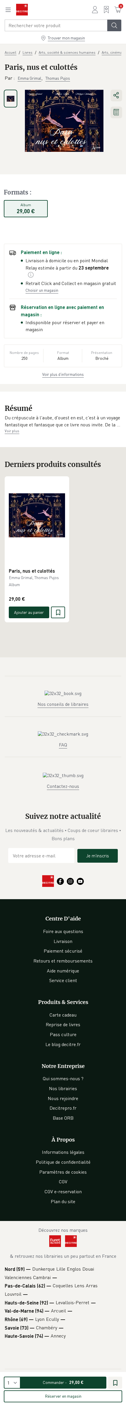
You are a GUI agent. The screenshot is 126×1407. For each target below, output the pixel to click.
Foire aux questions (63, 931)
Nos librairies (63, 1088)
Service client (63, 980)
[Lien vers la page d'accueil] (22, 9)
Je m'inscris (97, 855)
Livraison (63, 941)
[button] (63, 421)
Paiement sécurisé (63, 951)
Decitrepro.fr (63, 1108)
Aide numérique (63, 971)
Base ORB (63, 1118)
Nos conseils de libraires (63, 704)
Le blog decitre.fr (63, 1044)
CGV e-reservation (63, 1191)
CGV (63, 1181)
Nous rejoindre (63, 1098)
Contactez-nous (63, 786)
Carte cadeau (63, 1015)
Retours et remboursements (63, 961)
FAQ (63, 745)
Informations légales (63, 1152)
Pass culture (63, 1034)
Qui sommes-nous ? (63, 1078)
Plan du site (63, 1201)
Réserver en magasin (63, 1396)
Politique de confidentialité (63, 1162)
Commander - (63, 1382)
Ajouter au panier (29, 612)
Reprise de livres (63, 1024)
